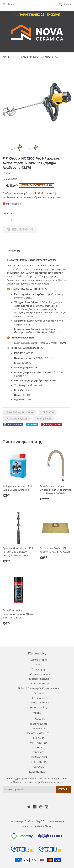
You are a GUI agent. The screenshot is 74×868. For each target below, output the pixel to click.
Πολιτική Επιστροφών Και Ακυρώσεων (38, 688)
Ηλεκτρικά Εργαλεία (17, 418)
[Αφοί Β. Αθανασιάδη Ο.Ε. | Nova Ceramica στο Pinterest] (41, 807)
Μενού (10, 4)
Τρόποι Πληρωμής (39, 678)
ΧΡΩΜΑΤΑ (38, 752)
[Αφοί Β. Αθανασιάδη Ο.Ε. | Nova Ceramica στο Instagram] (47, 807)
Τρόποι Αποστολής (38, 683)
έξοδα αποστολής (47, 193)
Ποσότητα (8, 213)
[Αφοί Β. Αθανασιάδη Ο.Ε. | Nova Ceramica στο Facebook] (35, 807)
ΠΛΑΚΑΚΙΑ (39, 719)
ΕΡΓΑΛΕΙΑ (48, 412)
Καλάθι (67, 4)
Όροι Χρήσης (39, 669)
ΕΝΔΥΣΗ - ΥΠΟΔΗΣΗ (38, 733)
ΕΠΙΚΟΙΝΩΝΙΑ (38, 761)
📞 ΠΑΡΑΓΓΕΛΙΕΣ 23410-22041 (37, 14)
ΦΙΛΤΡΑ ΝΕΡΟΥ (38, 742)
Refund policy (38, 707)
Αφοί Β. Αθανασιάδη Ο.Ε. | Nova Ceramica (41, 821)
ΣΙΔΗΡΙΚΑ (38, 747)
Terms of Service (39, 702)
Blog (39, 664)
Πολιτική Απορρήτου (39, 674)
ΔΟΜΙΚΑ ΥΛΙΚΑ (38, 757)
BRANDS (38, 766)
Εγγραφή (63, 789)
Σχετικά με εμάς (38, 659)
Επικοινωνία (38, 697)
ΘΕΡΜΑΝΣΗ (39, 728)
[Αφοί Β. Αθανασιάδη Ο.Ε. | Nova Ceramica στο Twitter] (29, 807)
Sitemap (39, 693)
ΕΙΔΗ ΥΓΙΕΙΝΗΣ (38, 723)
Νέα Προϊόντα (44, 418)
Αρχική (6, 56)
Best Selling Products (20, 412)
